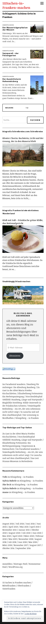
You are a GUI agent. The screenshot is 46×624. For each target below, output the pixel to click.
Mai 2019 (13, 539)
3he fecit (6, 484)
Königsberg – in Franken (27, 418)
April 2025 (13, 526)
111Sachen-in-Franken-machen (16, 5)
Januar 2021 (24, 529)
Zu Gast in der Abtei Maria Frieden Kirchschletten (21, 390)
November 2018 (26, 539)
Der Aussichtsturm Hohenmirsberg (11, 80)
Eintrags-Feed (20, 563)
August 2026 (8, 523)
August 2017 (35, 545)
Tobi (4, 476)
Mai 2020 (6, 536)
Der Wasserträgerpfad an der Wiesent (15, 28)
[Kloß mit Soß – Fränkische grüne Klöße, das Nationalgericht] (23, 254)
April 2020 (17, 536)
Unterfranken (8, 588)
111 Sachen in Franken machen (16, 582)
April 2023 (34, 526)
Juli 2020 (26, 532)
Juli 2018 (12, 542)
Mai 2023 (24, 526)
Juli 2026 (20, 523)
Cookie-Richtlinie (31, 614)
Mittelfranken (9, 585)
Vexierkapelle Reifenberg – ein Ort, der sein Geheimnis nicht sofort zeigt (21, 408)
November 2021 (9, 529)
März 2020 (29, 536)
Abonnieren (14, 355)
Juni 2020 (36, 532)
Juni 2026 (30, 523)
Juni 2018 (22, 542)
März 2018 (7, 545)
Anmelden (7, 563)
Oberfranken (8, 25)
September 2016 (23, 548)
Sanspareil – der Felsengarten (10, 54)
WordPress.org (16, 567)
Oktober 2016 (8, 548)
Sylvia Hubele (9, 480)
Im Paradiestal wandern (13, 384)
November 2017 (21, 545)
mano (5, 492)
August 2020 (14, 532)
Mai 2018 (33, 542)
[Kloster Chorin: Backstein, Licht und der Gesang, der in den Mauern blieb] (23, 167)
